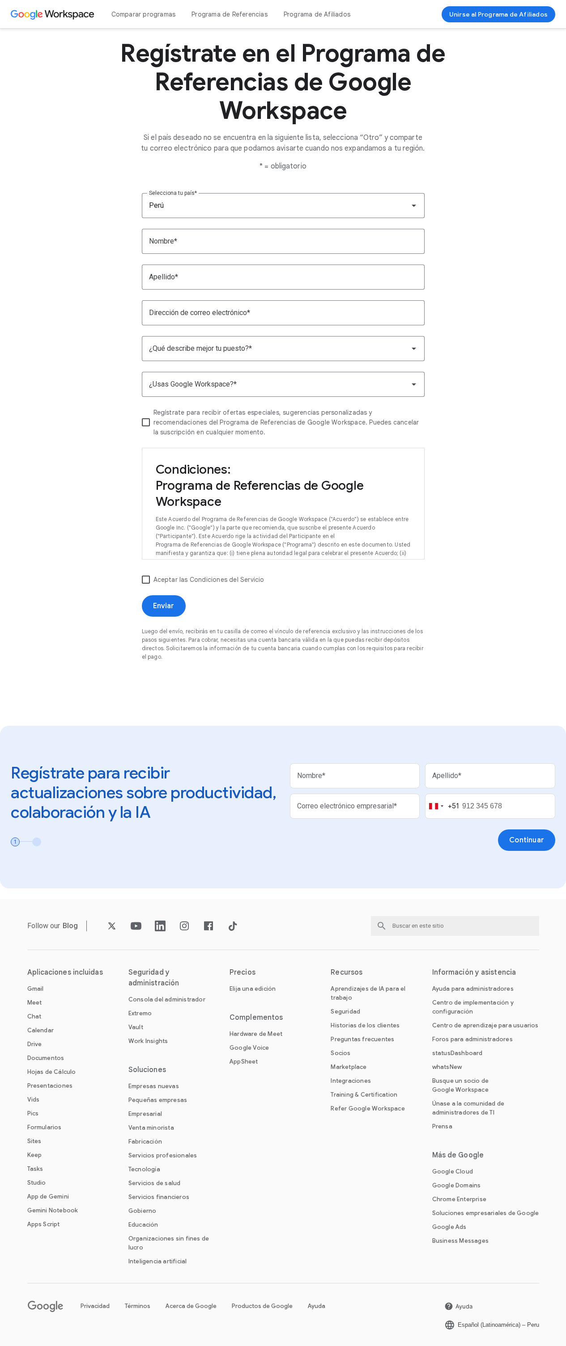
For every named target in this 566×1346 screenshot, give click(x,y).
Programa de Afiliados (317, 14)
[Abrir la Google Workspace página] (53, 14)
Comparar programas (143, 14)
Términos (137, 1306)
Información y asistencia (474, 972)
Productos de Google (262, 1306)
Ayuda (316, 1306)
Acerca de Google (191, 1306)
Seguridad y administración (153, 978)
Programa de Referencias (230, 14)
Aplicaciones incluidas (65, 972)
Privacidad (95, 1306)
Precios (242, 972)
